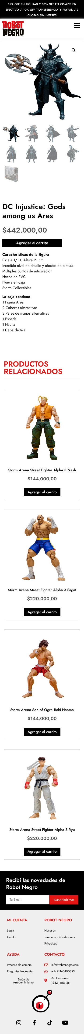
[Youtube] (65, 1022)
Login (10, 930)
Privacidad (50, 943)
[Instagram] (18, 1022)
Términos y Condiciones (59, 937)
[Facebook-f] (34, 1022)
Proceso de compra (19, 965)
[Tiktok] (49, 1022)
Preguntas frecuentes (20, 971)
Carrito (11, 937)
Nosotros (50, 930)
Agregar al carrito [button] (42, 492)
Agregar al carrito (32, 243)
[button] (74, 50)
